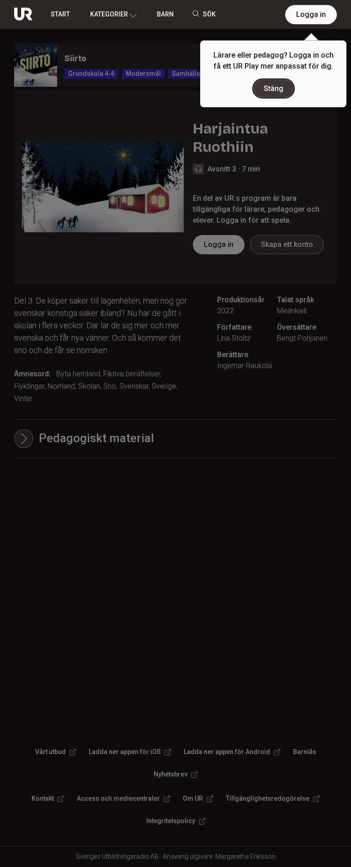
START (60, 14)
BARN (165, 14)
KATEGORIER (109, 14)
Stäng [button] (273, 88)
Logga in (311, 14)
